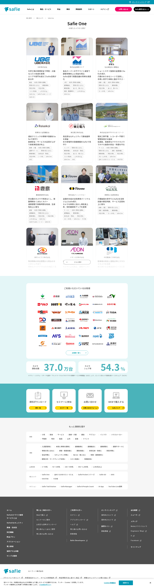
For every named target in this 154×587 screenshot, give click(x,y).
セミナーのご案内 (43, 520)
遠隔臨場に (32, 213)
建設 (30, 210)
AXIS (30, 159)
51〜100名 (102, 91)
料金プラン (11, 537)
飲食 (51, 434)
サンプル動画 (12, 556)
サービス (101, 148)
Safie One (32, 94)
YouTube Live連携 (115, 486)
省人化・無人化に (78, 88)
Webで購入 (40, 515)
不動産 (44, 439)
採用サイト (105, 526)
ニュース (134, 515)
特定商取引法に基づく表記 (69, 578)
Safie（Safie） (13, 571)
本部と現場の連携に (40, 82)
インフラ (66, 148)
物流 (52, 439)
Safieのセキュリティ (15, 523)
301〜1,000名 (103, 156)
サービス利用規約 (47, 578)
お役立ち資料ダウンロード (46, 524)
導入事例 (29, 18)
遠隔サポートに (34, 151)
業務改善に (45, 85)
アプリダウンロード (77, 520)
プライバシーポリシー (11, 578)
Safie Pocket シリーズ (44, 94)
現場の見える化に (34, 85)
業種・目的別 (12, 527)
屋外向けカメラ (107, 520)
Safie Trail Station (49, 486)
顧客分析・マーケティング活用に (53, 459)
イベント (86, 439)
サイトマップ (136, 547)
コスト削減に (33, 91)
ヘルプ (72, 524)
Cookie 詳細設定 (110, 583)
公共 (68, 439)
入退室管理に (46, 446)
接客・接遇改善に (117, 151)
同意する (126, 583)
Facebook (135, 540)
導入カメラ (39, 18)
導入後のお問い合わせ (78, 529)
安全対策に (41, 88)
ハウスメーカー (116, 434)
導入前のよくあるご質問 (45, 529)
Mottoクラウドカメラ (139, 526)
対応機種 (10, 532)
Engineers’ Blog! (137, 531)
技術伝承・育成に (43, 153)
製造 (30, 82)
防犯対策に (32, 88)
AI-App (101, 486)
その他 (84, 219)
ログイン (104, 9)
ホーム (9, 510)
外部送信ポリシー (32, 578)
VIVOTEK (120, 159)
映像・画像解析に (69, 91)
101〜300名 (67, 219)
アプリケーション (13, 542)
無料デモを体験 (13, 551)
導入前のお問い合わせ (44, 534)
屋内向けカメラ (107, 515)
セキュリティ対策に (61, 455)
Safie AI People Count (85, 486)
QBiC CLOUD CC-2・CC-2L (107, 159)
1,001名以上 (43, 91)
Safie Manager (66, 486)
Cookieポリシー (45, 585)
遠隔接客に (104, 446)
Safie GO (32, 97)
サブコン (92, 434)
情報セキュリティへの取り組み (96, 578)
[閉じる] (150, 582)
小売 (65, 82)
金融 (76, 439)
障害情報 (73, 534)
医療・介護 (102, 82)
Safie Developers (77, 540)
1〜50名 (40, 156)
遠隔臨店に (67, 85)
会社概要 (134, 510)
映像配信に (88, 459)
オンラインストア (108, 510)
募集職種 (104, 531)
